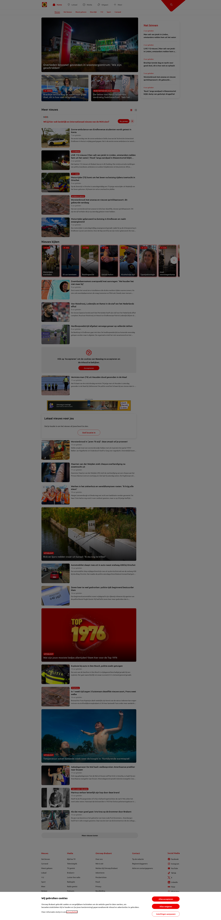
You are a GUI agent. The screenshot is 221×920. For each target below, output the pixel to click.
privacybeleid (72, 912)
